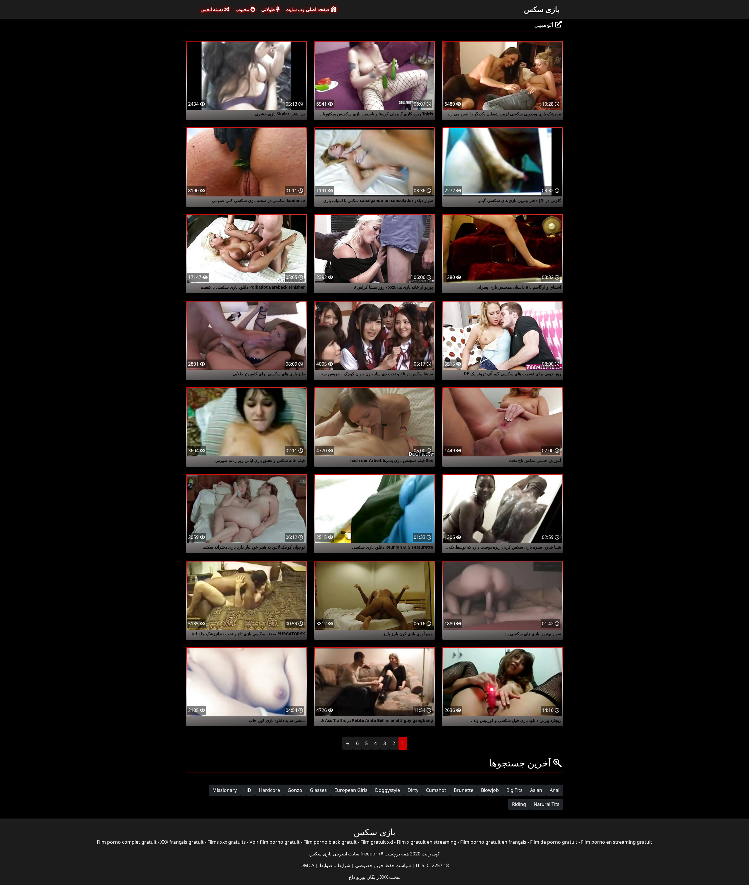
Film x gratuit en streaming (426, 842)
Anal (554, 790)
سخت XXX (390, 877)
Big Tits (514, 790)
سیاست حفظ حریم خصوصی (382, 865)
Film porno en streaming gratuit (616, 842)
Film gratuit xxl (376, 842)
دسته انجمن (212, 9)
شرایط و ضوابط (334, 865)
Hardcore (269, 790)
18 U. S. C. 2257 (432, 865)
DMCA (307, 865)
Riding (519, 804)
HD (247, 790)
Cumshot (436, 790)
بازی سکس (541, 9)
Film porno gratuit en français (493, 842)
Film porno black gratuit (330, 842)
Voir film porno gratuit (275, 842)
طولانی (268, 9)
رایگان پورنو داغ (364, 877)
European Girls (350, 790)
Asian (536, 790)
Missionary (224, 790)
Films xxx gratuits (226, 842)
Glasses (318, 790)
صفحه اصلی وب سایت (308, 9)
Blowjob (490, 790)
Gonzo (295, 790)
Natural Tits (546, 804)
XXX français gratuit (182, 842)
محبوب (243, 9)
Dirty (413, 790)
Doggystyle (387, 790)
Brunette (463, 790)
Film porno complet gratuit (127, 842)
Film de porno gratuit (553, 842)
